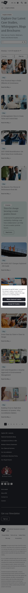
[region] (14, 296)
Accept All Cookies (14, 304)
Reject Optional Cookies (14, 299)
